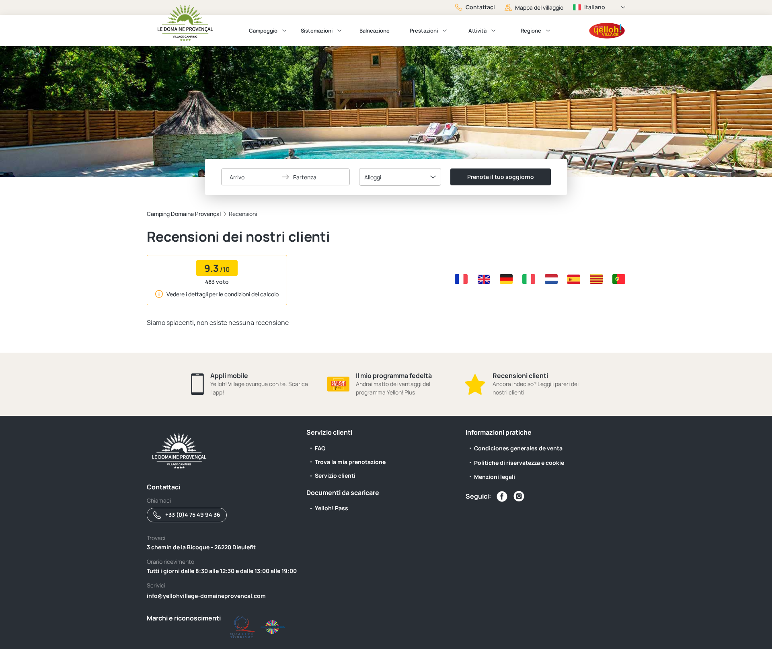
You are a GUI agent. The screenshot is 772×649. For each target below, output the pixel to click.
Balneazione (374, 30)
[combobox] (400, 176)
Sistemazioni (317, 30)
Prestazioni (424, 30)
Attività (477, 30)
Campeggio (263, 30)
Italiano (594, 7)
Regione (531, 30)
